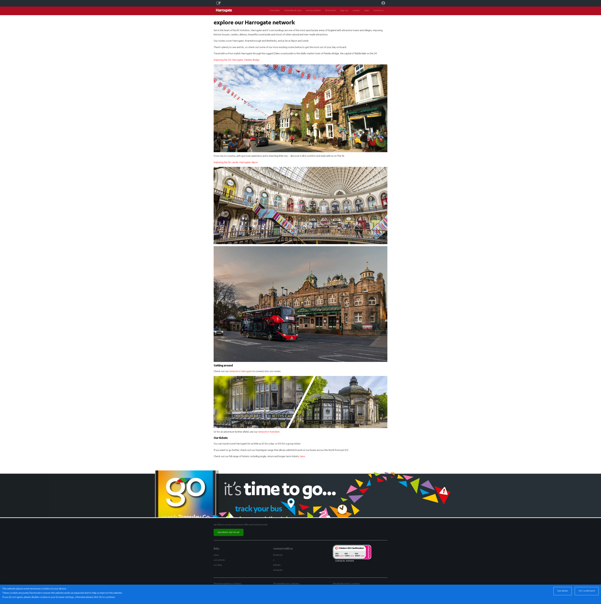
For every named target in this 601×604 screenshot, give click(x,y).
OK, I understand (587, 591)
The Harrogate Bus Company (227, 584)
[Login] (383, 4)
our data (218, 565)
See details (562, 591)
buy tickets (275, 11)
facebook (277, 555)
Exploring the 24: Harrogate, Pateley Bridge (236, 60)
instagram (278, 570)
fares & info (330, 11)
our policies (219, 560)
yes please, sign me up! (228, 532)
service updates (313, 11)
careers (356, 11)
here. (303, 456)
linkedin (277, 565)
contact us (378, 11)
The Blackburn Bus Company (346, 584)
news (366, 11)
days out (344, 11)
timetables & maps (293, 11)
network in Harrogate (240, 371)
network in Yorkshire (269, 432)
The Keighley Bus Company (286, 584)
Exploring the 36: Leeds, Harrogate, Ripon (236, 162)
